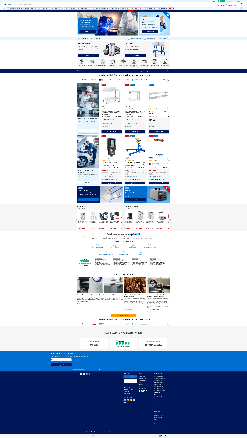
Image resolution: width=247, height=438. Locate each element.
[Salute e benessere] (154, 63)
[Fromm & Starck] (154, 80)
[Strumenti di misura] (92, 63)
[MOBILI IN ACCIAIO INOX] (88, 108)
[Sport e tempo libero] (165, 63)
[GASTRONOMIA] (100, 49)
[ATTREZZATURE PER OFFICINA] (88, 160)
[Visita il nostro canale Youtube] (139, 391)
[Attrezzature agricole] (102, 63)
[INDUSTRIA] (147, 49)
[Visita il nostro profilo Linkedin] (144, 391)
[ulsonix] (119, 80)
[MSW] (101, 80)
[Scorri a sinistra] (77, 11)
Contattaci (130, 377)
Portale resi (130, 381)
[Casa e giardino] (82, 63)
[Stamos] (93, 80)
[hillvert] (127, 80)
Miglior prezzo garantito (108, 125)
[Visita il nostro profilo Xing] (146, 391)
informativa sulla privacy (79, 369)
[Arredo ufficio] (113, 63)
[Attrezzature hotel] (123, 63)
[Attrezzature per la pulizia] (134, 63)
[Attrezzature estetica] (144, 63)
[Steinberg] (110, 80)
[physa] (135, 80)
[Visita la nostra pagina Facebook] (142, 391)
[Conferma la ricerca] (212, 4)
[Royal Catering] (84, 80)
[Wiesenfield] (144, 80)
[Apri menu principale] (4, 8)
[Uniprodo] (164, 80)
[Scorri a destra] (169, 11)
